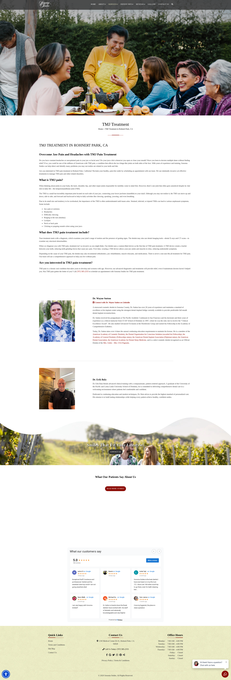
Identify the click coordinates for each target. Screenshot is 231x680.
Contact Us (163, 4)
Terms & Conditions (121, 660)
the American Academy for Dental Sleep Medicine (127, 340)
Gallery (152, 4)
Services (112, 4)
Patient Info (126, 4)
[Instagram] (117, 655)
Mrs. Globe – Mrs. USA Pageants (116, 343)
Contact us (115, 452)
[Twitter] (113, 655)
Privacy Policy (107, 660)
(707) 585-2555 (83, 271)
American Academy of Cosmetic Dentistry (109, 334)
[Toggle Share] (124, 655)
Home (93, 4)
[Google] (110, 655)
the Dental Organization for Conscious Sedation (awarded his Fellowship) (154, 334)
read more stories (115, 489)
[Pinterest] (120, 655)
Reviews (140, 4)
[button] (5, 674)
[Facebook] (107, 655)
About (101, 4)
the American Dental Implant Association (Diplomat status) (154, 337)
